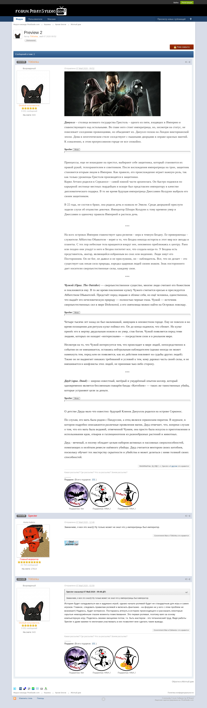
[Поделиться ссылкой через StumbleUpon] (33, 688)
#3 (186, 579)
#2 (186, 516)
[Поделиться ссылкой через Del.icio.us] (24, 688)
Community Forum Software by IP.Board (178, 698)
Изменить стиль (25, 698)
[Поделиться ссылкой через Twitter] (14, 688)
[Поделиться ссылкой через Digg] (20, 688)
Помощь (40, 698)
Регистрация (187, 3)
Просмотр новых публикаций (171, 19)
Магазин (52, 19)
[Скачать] (45, 688)
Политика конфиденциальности (181, 693)
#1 (186, 62)
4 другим (173, 466)
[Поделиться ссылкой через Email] (37, 688)
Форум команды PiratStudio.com (26, 693)
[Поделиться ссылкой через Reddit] (29, 688)
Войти (176, 3)
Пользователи (35, 19)
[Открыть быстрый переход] (190, 19)
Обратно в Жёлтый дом (183, 682)
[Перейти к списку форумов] (42, 11)
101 (93, 479)
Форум (19, 19)
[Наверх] (103, 699)
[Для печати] (41, 688)
